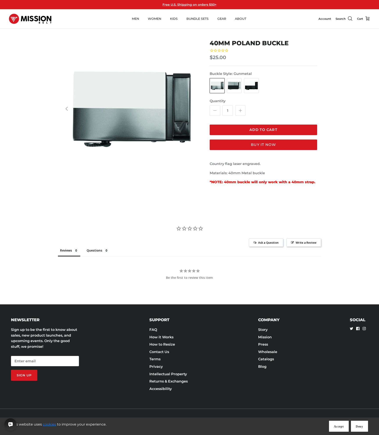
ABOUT (240, 19)
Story (263, 330)
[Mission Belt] (30, 19)
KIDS (174, 19)
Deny (359, 426)
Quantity (217, 101)
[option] (131, 109)
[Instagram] (364, 328)
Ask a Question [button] (268, 243)
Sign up (24, 375)
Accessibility (160, 389)
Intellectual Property (168, 374)
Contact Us (159, 352)
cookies (49, 424)
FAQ (153, 330)
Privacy (156, 366)
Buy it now (263, 145)
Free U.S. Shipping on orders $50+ (189, 5)
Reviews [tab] (66, 250)
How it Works (161, 337)
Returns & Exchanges (168, 381)
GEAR (221, 19)
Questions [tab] (94, 250)
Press (263, 344)
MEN (135, 19)
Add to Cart (263, 130)
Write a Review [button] (306, 243)
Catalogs (266, 359)
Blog (262, 366)
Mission (265, 337)
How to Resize (162, 344)
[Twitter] (351, 328)
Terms (155, 359)
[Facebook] (357, 328)
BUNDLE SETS (197, 19)
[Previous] (67, 109)
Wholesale (267, 352)
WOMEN (154, 19)
